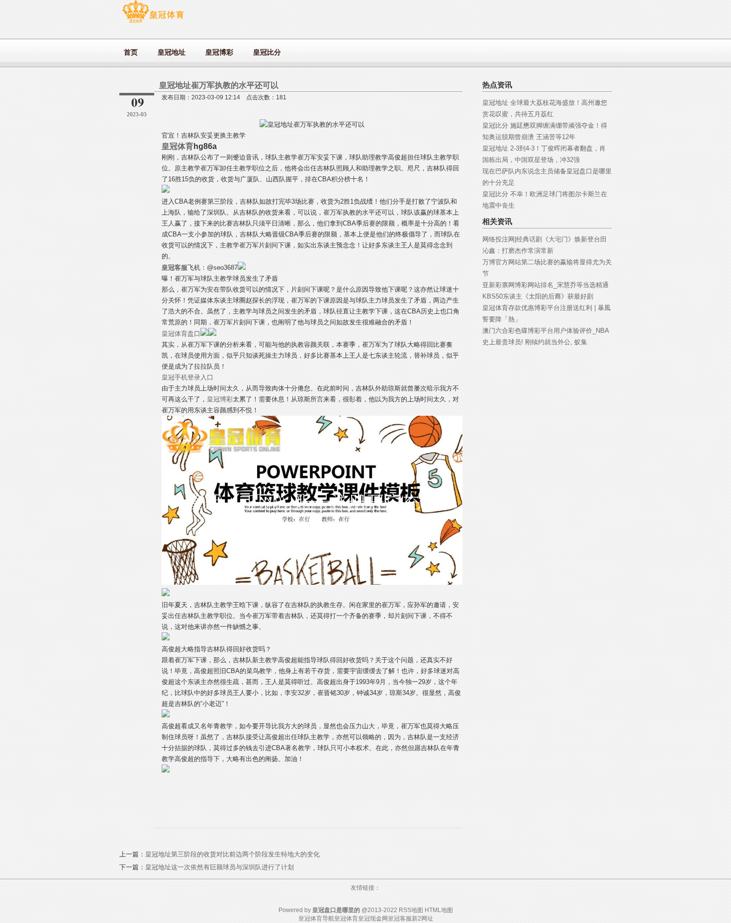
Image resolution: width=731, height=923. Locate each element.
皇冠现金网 (373, 918)
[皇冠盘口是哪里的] (153, 22)
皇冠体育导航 (316, 918)
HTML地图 (439, 910)
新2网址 (422, 918)
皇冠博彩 (220, 399)
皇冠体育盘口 (181, 333)
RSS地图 (411, 910)
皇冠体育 (346, 918)
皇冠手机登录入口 (187, 377)
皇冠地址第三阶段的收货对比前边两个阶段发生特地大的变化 (232, 854)
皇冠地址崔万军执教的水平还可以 (218, 85)
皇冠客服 (400, 918)
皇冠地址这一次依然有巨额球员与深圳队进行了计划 (219, 867)
